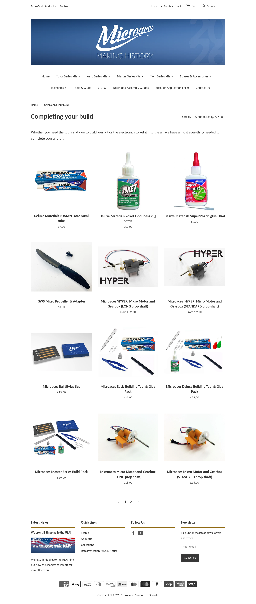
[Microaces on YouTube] (140, 534)
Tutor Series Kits (67, 76)
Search (85, 533)
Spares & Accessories (194, 76)
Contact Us (203, 88)
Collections (87, 545)
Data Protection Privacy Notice (99, 551)
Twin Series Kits (160, 76)
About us (86, 539)
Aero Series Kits (97, 76)
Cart (194, 6)
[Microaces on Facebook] (133, 534)
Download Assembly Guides (131, 88)
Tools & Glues (82, 88)
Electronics (56, 88)
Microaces (127, 595)
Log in (154, 6)
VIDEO (102, 88)
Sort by (186, 117)
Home (46, 76)
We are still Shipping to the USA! (51, 532)
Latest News (39, 522)
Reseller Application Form (172, 88)
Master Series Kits (129, 76)
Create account (172, 6)
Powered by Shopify (146, 595)
